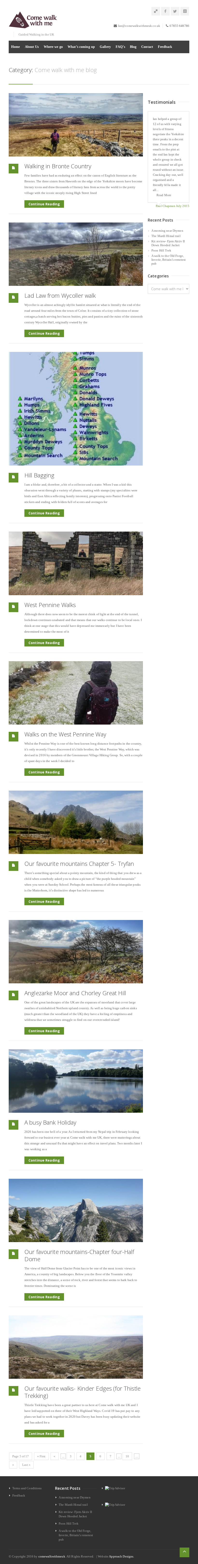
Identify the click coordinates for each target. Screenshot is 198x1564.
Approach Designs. (121, 1556)
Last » (26, 1465)
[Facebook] (165, 11)
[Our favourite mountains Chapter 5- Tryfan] (76, 822)
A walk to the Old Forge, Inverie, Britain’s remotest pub (168, 259)
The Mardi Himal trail (166, 236)
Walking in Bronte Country (57, 166)
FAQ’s (120, 47)
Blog (133, 47)
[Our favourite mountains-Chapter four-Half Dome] (76, 1210)
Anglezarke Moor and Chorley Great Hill (75, 993)
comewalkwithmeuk (51, 1556)
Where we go (53, 47)
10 (127, 1456)
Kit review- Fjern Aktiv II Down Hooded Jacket (168, 243)
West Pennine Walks (50, 605)
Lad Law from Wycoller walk (60, 295)
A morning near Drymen (167, 230)
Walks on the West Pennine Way (65, 734)
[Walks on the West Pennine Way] (76, 693)
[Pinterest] (155, 11)
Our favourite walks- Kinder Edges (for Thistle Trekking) (82, 1392)
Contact (147, 47)
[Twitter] (175, 11)
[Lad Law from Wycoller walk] (76, 254)
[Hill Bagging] (76, 409)
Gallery (105, 47)
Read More (163, 195)
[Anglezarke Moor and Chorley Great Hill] (76, 951)
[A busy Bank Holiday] (76, 1081)
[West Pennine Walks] (76, 563)
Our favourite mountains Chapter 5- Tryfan (79, 863)
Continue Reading (44, 204)
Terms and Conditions (27, 1488)
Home (15, 47)
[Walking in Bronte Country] (76, 124)
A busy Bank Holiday (50, 1122)
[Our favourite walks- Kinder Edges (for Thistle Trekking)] (76, 1347)
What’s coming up (81, 47)
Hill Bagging (39, 475)
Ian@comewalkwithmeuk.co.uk (139, 26)
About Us (32, 47)
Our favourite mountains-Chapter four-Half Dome (79, 1255)
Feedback (165, 47)
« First (41, 1456)
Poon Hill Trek (161, 250)
